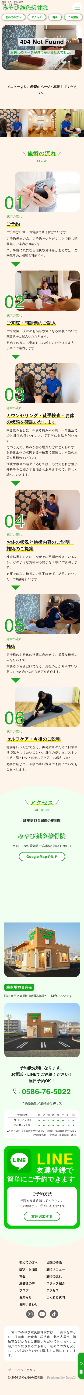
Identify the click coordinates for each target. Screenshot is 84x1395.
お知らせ (25, 1297)
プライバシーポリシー (23, 1370)
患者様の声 (27, 1283)
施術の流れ (54, 1276)
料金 (55, 17)
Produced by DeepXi (61, 1377)
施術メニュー (55, 1269)
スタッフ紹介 (55, 1283)
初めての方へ (13, 17)
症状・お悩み (28, 1269)
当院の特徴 (54, 1262)
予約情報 (73, 17)
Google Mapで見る (42, 856)
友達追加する (42, 1216)
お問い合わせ (28, 1304)
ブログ (24, 1290)
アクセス (37, 17)
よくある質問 (55, 1297)
